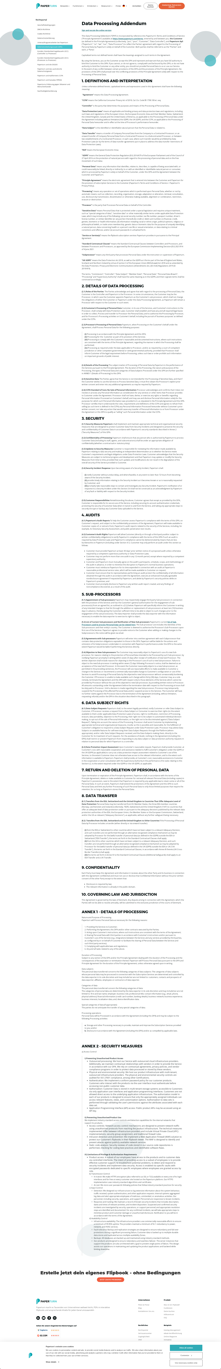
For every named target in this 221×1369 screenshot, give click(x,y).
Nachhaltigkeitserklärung (47, 91)
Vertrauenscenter (145, 1333)
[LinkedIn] (38, 1318)
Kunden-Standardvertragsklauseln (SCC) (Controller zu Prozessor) (52, 52)
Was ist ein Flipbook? (172, 1305)
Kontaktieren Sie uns (146, 1311)
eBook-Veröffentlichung (173, 1333)
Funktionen (168, 1308)
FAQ (165, 1318)
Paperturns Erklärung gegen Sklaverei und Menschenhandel (53, 85)
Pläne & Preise (143, 1305)
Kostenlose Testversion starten (171, 6)
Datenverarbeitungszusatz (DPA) (49, 47)
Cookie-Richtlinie (43, 34)
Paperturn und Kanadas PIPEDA (49, 80)
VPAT (140, 1340)
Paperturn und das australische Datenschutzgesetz (49, 70)
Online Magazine (170, 1336)
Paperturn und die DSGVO (47, 64)
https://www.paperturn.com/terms (128, 38)
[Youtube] (43, 1318)
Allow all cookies (186, 1348)
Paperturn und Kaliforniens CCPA (50, 75)
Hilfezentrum (169, 1314)
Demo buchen (150, 6)
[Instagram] (55, 1318)
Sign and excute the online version (96, 30)
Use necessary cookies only (186, 1363)
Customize (184, 1355)
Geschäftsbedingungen (46, 25)
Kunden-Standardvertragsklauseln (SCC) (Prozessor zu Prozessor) (52, 59)
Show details (51, 1362)
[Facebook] (49, 1318)
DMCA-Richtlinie (43, 29)
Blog (140, 1308)
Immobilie (168, 1340)
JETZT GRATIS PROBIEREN (110, 1280)
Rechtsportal (143, 1330)
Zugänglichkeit (144, 1336)
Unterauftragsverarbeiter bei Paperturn (52, 42)
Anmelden (136, 6)
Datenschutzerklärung (46, 38)
